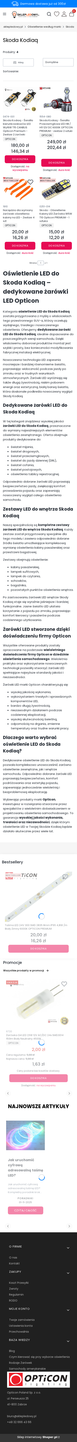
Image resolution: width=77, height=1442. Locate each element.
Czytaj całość (25, 1210)
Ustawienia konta (21, 1326)
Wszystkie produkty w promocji (23, 970)
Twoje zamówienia (22, 1320)
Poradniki (25, 1198)
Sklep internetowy (37, 1437)
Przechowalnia (19, 1332)
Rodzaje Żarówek (20, 1363)
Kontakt (14, 1263)
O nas (13, 1258)
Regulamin (16, 1295)
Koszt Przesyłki (19, 1283)
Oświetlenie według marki (44, 27)
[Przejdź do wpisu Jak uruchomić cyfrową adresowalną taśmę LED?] (25, 1135)
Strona (33, 262)
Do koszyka (20, 159)
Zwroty (13, 1289)
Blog (12, 1351)
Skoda (70, 27)
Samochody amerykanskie (27, 1369)
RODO (13, 1300)
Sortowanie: (11, 71)
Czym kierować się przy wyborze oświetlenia (39, 1357)
